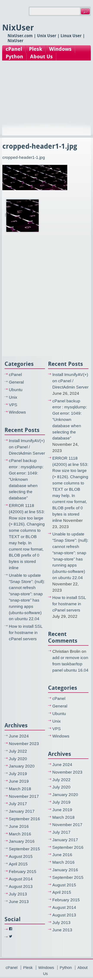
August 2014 (21, 879)
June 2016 (19, 826)
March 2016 (20, 834)
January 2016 (22, 841)
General (16, 382)
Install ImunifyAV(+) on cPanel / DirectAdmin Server (27, 447)
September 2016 (24, 819)
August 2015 (21, 856)
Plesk (35, 49)
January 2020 (22, 766)
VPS (13, 405)
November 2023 (24, 743)
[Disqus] (46, 295)
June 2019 (19, 781)
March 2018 (20, 789)
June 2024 (19, 736)
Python (14, 57)
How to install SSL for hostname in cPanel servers (25, 632)
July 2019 (18, 773)
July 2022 (18, 751)
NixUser (18, 28)
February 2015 (22, 871)
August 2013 (21, 886)
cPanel (14, 49)
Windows (60, 49)
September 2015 (24, 849)
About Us (41, 57)
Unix (13, 397)
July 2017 (18, 803)
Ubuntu (15, 389)
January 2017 (22, 811)
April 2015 (18, 864)
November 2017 (24, 796)
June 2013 (19, 901)
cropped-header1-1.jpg (23, 157)
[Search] (85, 11)
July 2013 (18, 894)
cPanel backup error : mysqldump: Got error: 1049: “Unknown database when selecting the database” (26, 479)
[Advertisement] (46, 102)
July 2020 (18, 759)
